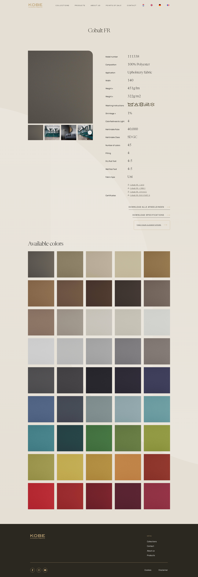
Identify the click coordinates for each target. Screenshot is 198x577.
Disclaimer (163, 570)
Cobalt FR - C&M (137, 185)
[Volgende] (90, 133)
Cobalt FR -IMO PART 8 (140, 195)
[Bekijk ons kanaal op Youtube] (45, 570)
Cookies (147, 570)
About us (95, 5)
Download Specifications (148, 215)
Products (80, 5)
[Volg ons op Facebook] (32, 570)
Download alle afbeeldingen (146, 207)
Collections (62, 5)
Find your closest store (149, 225)
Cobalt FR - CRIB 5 (138, 188)
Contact (131, 5)
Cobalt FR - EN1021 (138, 192)
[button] (41, 264)
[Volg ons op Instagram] (39, 570)
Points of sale (114, 5)
